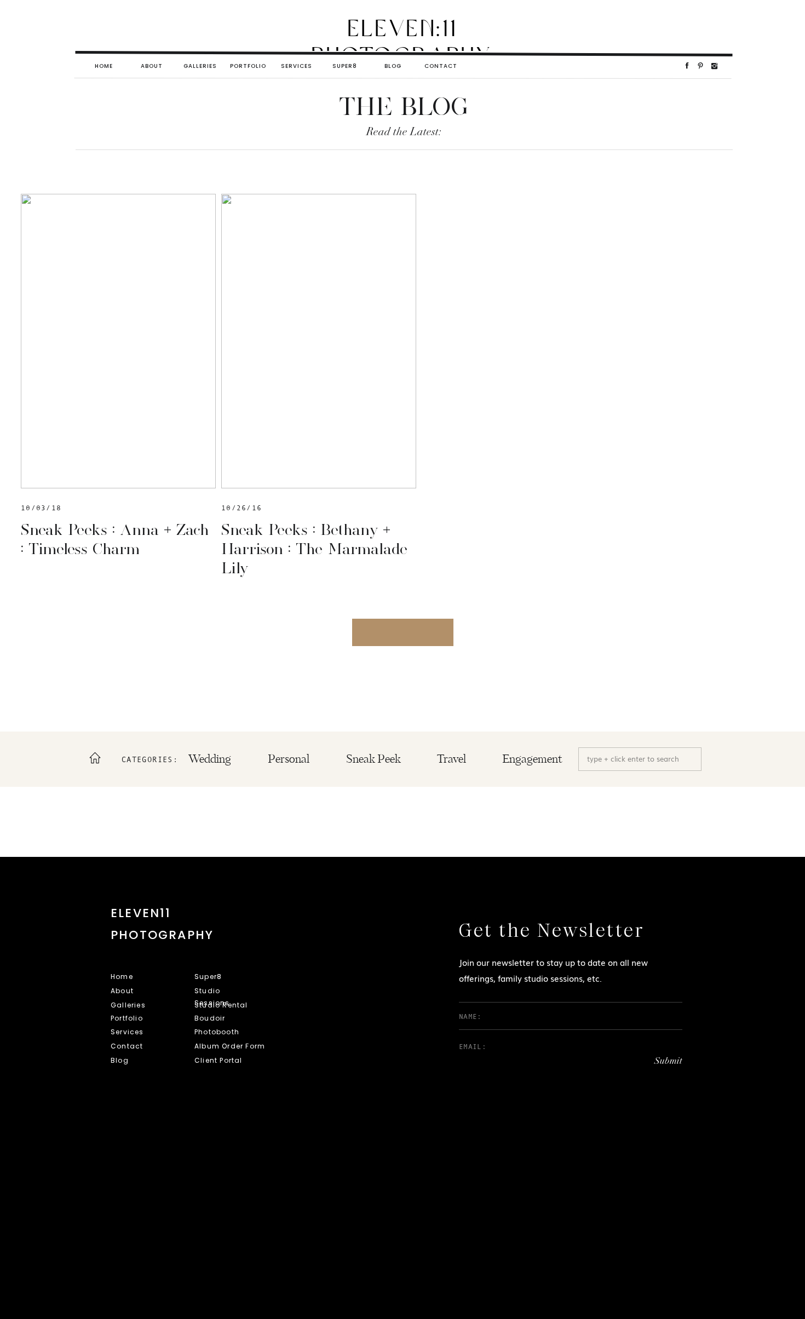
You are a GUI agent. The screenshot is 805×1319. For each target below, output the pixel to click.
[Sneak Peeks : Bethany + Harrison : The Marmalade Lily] (318, 341)
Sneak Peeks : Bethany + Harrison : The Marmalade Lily (314, 548)
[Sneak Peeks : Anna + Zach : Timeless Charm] (118, 341)
